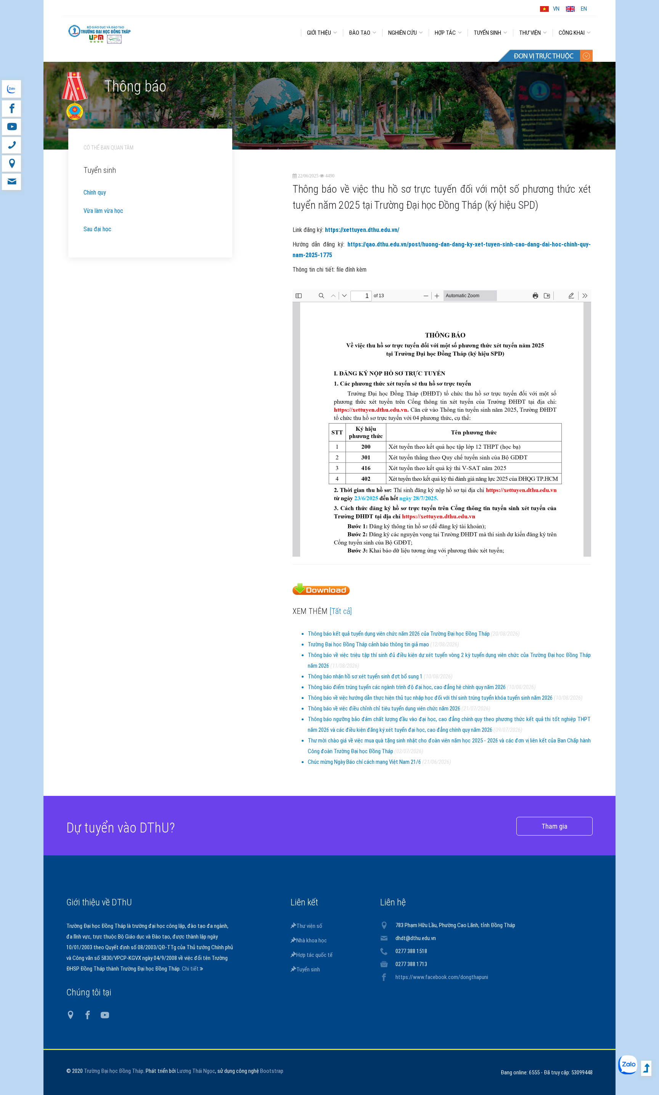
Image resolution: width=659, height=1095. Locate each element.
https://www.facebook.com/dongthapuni (441, 977)
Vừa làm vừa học (103, 210)
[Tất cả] (341, 611)
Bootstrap (271, 1071)
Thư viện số (309, 926)
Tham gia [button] (554, 826)
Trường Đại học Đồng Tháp (113, 1071)
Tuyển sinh (308, 969)
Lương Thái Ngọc (196, 1071)
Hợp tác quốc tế (314, 955)
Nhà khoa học (311, 940)
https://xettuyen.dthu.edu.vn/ (362, 229)
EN (584, 8)
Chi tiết (191, 968)
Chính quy (95, 192)
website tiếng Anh (11, 89)
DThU (137, 31)
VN (556, 8)
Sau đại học (97, 229)
